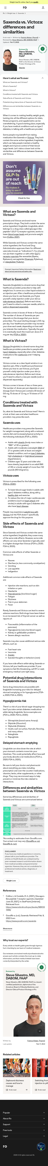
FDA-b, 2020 (9, 484)
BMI (40, 447)
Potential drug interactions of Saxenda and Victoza (22, 102)
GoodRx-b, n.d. (9, 843)
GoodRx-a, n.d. (33, 841)
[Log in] (43, 7)
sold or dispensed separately (15, 307)
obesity (21, 442)
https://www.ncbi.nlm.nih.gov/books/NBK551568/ (25, 908)
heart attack (30, 500)
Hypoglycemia (14, 593)
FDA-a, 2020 (19, 334)
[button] (24, 14)
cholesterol (17, 456)
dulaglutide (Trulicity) (14, 261)
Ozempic (29, 259)
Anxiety (11, 655)
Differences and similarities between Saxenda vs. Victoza (22, 107)
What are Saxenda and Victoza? (15, 82)
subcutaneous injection (13, 301)
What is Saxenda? (10, 86)
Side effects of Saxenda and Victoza (17, 98)
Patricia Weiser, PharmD (36, 1041)
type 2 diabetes (9, 352)
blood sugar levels (16, 234)
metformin (22, 354)
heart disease (22, 506)
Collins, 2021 (13, 237)
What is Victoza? (9, 90)
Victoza (30, 137)
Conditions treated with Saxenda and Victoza (20, 94)
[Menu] (5, 7)
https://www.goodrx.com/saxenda (21, 921)
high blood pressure (34, 456)
